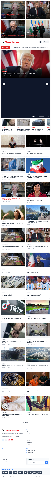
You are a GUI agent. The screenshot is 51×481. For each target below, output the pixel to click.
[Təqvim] (40, 42)
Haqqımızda (5, 452)
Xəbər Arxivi (5, 461)
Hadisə (28, 440)
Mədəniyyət (29, 442)
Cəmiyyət (29, 435)
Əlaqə (4, 454)
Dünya (28, 431)
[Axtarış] (44, 42)
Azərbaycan (5, 472)
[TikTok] (9, 440)
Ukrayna (20, 472)
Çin (10, 472)
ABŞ (30, 472)
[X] (6, 440)
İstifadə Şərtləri (46, 476)
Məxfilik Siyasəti (39, 476)
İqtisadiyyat (29, 438)
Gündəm (29, 433)
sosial (34, 472)
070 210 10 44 (31, 452)
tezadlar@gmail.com (32, 454)
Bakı (25, 472)
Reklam (4, 457)
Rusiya (15, 472)
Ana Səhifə (5, 450)
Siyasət (28, 444)
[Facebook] (3, 440)
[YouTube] (12, 440)
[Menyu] (47, 42)
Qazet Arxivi (5, 459)
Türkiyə (39, 472)
